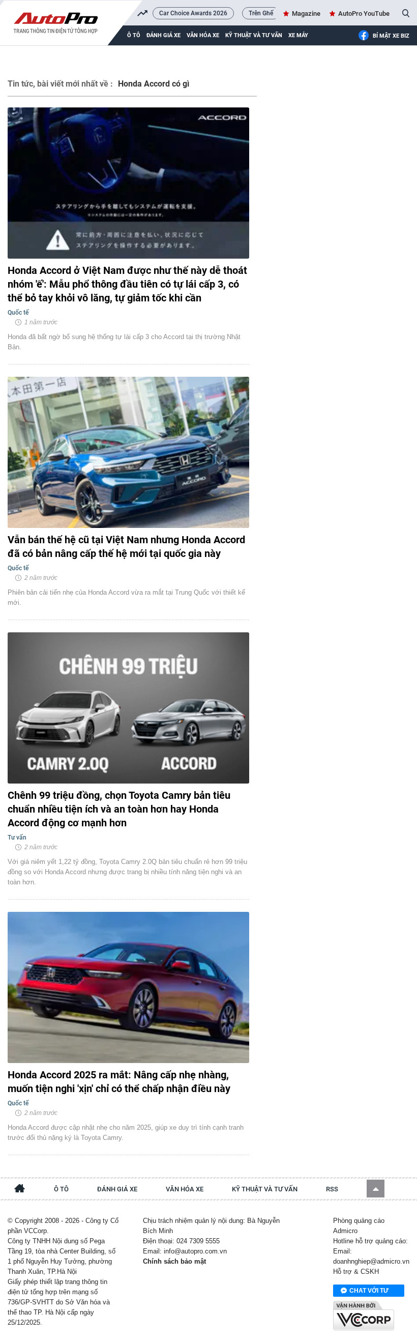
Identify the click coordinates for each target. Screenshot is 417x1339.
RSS (332, 1189)
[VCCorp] (363, 1315)
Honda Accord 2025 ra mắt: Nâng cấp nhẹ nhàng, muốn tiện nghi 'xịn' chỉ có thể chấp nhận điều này (119, 1082)
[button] (375, 1188)
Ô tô (61, 1189)
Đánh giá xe (163, 35)
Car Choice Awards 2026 (193, 13)
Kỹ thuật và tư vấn (253, 35)
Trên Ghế (261, 13)
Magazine (306, 13)
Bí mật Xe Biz (391, 36)
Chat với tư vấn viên (369, 1292)
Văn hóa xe (203, 35)
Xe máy (298, 35)
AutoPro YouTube (364, 13)
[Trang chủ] (19, 1189)
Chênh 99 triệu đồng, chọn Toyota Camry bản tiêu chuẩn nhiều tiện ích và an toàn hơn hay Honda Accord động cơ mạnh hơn (119, 809)
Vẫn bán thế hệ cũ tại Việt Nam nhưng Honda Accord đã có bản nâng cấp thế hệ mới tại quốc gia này (126, 547)
